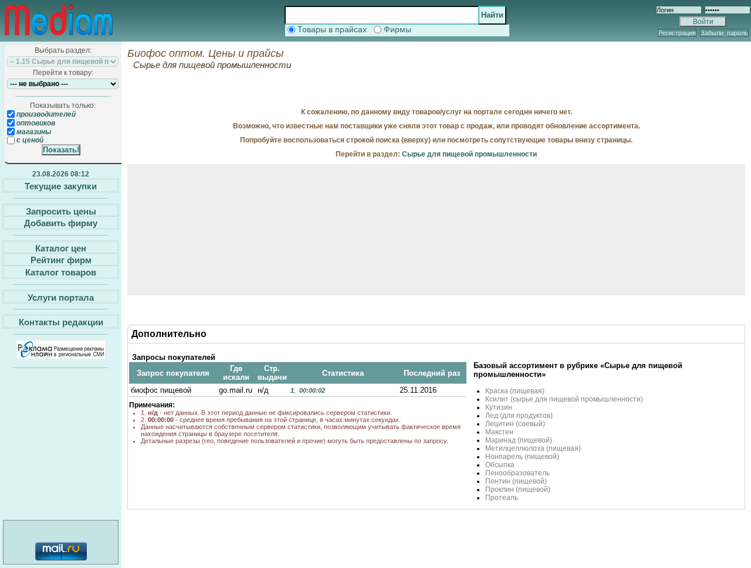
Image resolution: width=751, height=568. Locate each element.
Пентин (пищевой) (516, 481)
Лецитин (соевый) (515, 424)
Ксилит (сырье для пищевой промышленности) (564, 399)
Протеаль (501, 498)
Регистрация (677, 32)
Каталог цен (60, 248)
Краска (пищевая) (514, 391)
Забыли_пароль (724, 32)
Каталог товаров (60, 272)
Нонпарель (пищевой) (522, 457)
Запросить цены (61, 211)
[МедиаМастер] (58, 37)
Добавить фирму (60, 223)
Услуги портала (61, 297)
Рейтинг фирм (61, 260)
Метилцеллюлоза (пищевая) (533, 448)
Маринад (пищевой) (518, 440)
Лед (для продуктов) (519, 415)
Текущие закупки (61, 186)
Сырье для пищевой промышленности (469, 154)
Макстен (499, 432)
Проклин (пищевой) (517, 489)
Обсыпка (500, 465)
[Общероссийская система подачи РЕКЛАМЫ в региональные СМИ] (61, 355)
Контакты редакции (61, 322)
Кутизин (498, 407)
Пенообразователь (517, 473)
